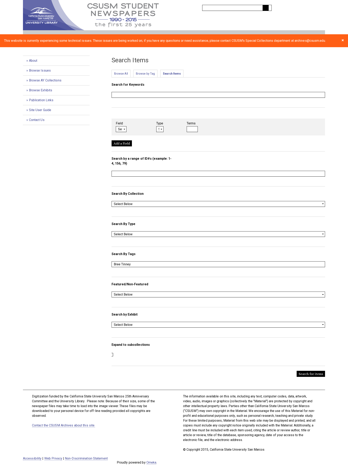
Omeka (151, 462)
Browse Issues (40, 70)
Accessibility (32, 458)
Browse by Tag (145, 73)
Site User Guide (40, 110)
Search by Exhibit (125, 314)
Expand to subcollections (131, 345)
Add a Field (122, 143)
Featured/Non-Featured (130, 284)
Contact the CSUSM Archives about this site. (63, 425)
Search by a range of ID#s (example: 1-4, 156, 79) (142, 161)
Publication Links (41, 100)
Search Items (172, 73)
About (33, 61)
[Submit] (266, 8)
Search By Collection (128, 194)
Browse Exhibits (40, 90)
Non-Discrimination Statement (86, 458)
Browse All (121, 73)
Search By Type (123, 224)
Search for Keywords (128, 85)
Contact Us (37, 120)
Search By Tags (124, 254)
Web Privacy (53, 458)
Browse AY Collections (45, 80)
